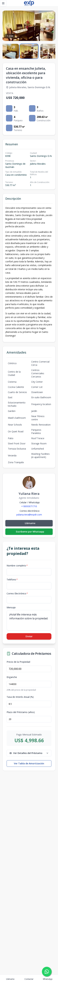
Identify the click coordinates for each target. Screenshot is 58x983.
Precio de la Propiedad (18, 662)
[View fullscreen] (49, 35)
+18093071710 (29, 506)
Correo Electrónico (17, 593)
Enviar (29, 636)
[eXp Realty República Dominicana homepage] (29, 3)
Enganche (12, 677)
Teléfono (12, 579)
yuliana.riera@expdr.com (29, 514)
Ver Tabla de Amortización (29, 763)
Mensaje (11, 607)
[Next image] (49, 25)
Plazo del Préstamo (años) (21, 712)
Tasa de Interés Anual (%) (20, 697)
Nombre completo (17, 565)
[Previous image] (8, 25)
